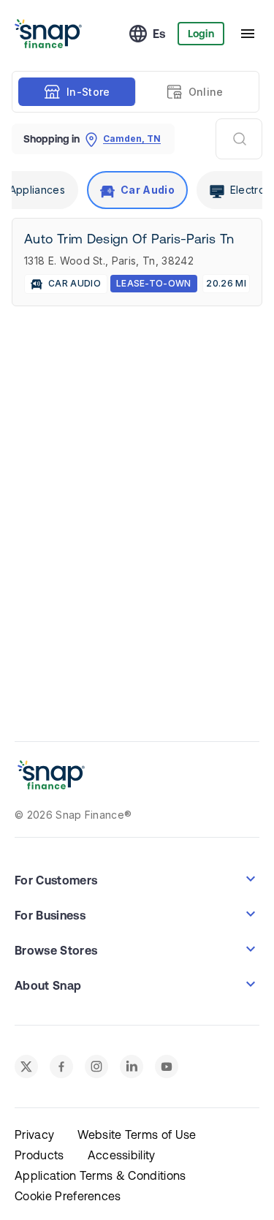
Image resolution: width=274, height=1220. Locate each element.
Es (159, 33)
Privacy (34, 1134)
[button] (137, 878)
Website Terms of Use (136, 1134)
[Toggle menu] (247, 33)
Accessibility (122, 1155)
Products (39, 1155)
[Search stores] (239, 138)
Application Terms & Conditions (100, 1175)
